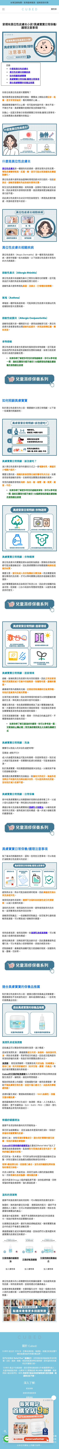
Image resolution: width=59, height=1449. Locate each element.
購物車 (54, 9)
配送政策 (29, 1389)
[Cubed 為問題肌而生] (29, 9)
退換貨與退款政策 (29, 1393)
